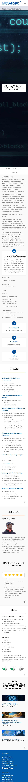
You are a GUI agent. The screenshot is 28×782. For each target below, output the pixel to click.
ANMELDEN (14, 342)
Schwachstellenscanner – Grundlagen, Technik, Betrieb (10, 704)
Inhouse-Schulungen (7, 777)
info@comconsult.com (11, 765)
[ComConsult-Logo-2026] (11, 3)
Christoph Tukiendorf (8, 519)
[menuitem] (21, 3)
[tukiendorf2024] (9, 527)
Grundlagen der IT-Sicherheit (10, 739)
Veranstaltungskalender (8, 781)
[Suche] (21, 3)
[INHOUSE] (14, 352)
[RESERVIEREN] (14, 323)
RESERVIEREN (14, 328)
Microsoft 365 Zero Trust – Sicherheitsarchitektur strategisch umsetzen (12, 722)
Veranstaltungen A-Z (7, 779)
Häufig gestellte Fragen (7, 775)
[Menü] (25, 3)
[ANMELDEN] (14, 338)
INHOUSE (14, 356)
